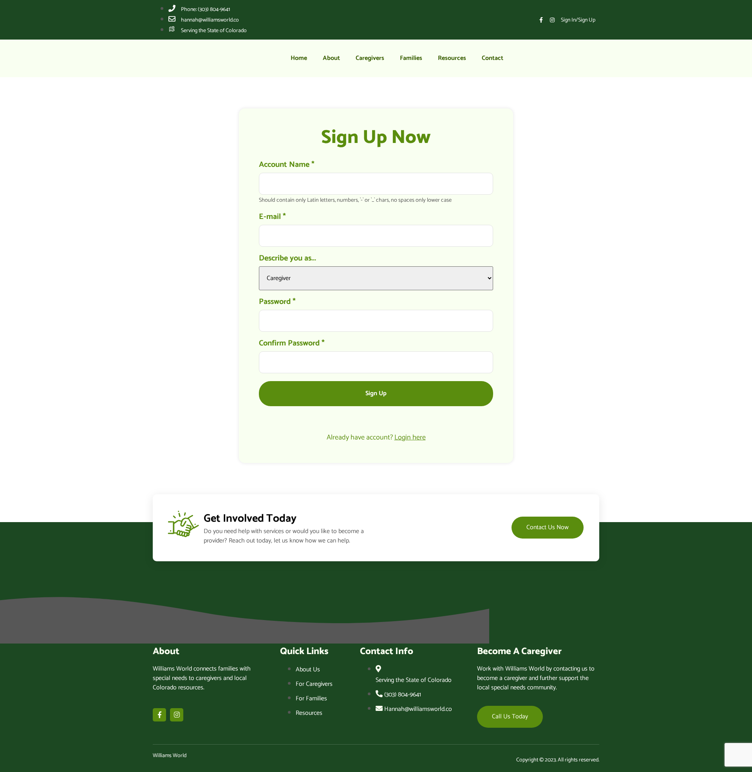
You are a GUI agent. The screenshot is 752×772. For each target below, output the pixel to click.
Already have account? (376, 437)
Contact (492, 58)
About (331, 58)
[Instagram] (552, 20)
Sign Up (376, 393)
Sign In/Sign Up (578, 20)
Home (299, 58)
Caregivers (370, 58)
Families (411, 58)
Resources (452, 58)
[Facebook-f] (541, 20)
